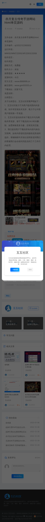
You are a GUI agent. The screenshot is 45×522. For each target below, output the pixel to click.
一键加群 (15, 269)
